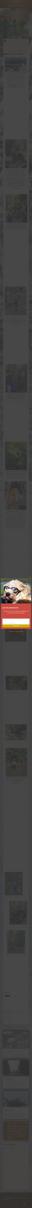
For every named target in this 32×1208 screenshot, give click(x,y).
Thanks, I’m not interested (16, 631)
